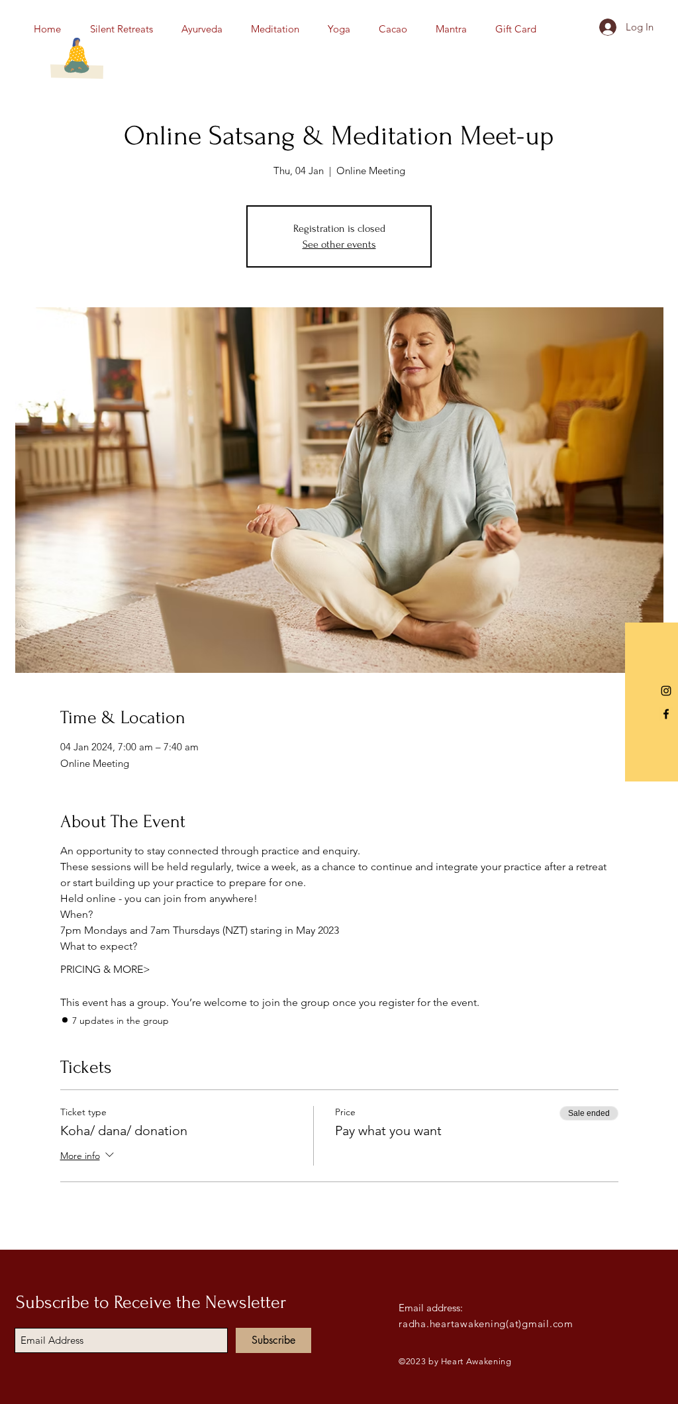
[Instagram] (666, 690)
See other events (339, 244)
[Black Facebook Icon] (666, 714)
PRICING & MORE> (105, 969)
